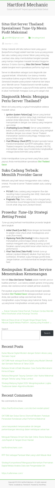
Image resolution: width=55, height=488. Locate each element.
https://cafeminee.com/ (12, 473)
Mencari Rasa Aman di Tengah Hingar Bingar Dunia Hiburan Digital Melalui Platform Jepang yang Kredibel (27, 321)
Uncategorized (38, 38)
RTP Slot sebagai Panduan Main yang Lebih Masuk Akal (26, 455)
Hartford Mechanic (27, 5)
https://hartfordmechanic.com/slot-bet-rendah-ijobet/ (25, 408)
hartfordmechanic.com (12, 447)
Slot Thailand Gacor (18, 294)
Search (5, 329)
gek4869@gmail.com (14, 38)
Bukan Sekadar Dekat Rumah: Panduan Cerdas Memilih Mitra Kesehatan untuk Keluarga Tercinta (27, 312)
